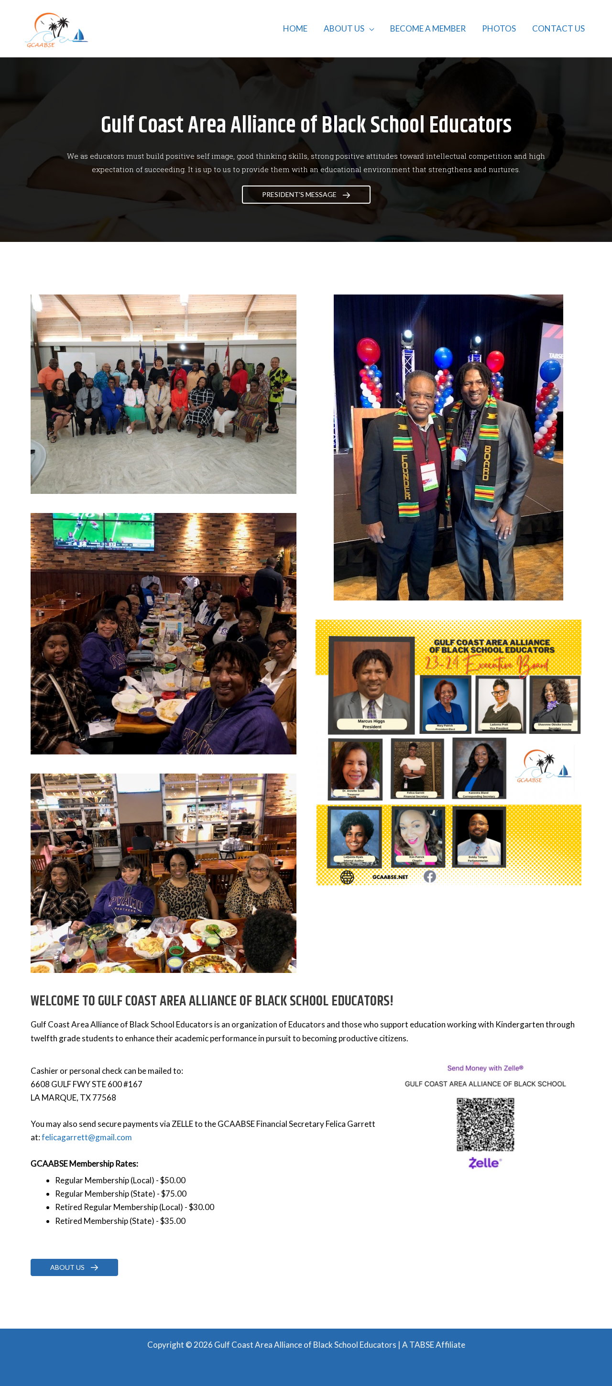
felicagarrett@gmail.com (87, 1137)
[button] (369, 28)
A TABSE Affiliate (433, 1345)
